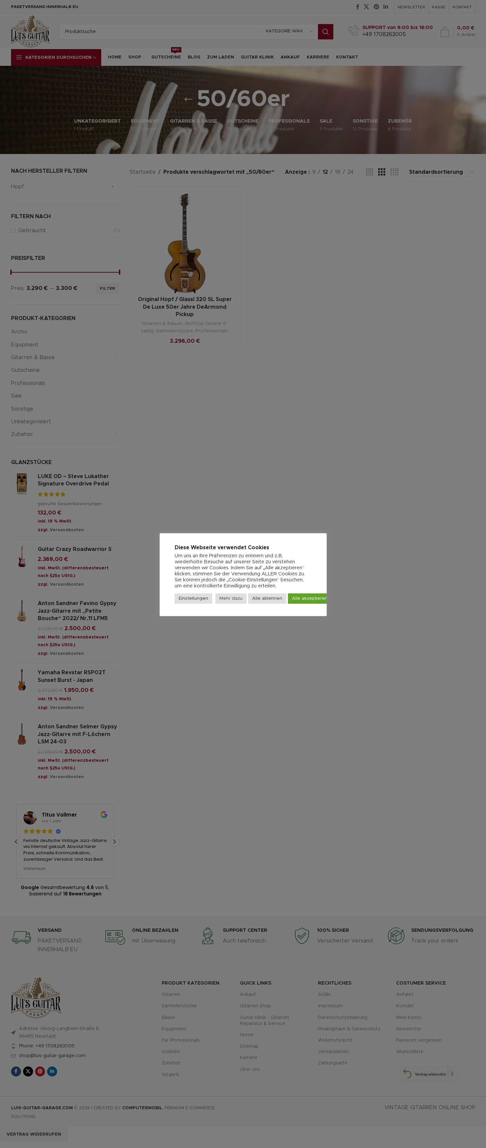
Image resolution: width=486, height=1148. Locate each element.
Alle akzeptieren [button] (310, 598)
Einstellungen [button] (193, 598)
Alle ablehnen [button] (267, 598)
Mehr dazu (230, 598)
